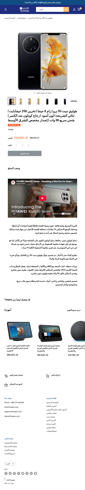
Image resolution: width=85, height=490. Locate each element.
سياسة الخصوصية (10, 443)
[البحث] (66, 9)
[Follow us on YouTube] (22, 473)
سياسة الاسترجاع (10, 446)
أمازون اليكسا (51, 406)
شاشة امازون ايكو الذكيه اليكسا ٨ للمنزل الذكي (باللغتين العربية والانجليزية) (48, 348)
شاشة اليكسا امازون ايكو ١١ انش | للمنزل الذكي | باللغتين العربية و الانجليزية (18, 348)
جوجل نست (50, 417)
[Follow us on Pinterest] (18, 473)
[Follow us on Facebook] (6, 473)
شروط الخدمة (9, 453)
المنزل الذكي (51, 420)
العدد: (10, 145)
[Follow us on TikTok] (27, 473)
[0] (78, 9)
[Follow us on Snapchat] (35, 473)
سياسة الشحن (9, 450)
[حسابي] (74, 9)
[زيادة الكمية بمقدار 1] (28, 145)
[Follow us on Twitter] (10, 473)
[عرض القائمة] (5, 9)
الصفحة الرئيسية (9, 18)
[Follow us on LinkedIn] (31, 473)
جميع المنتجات (21, 18)
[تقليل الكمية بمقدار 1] (16, 145)
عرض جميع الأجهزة (74, 310)
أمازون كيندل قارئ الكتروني (56, 409)
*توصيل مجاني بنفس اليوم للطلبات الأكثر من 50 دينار (42, 2)
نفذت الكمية (24, 153)
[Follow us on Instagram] (14, 473)
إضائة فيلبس (50, 427)
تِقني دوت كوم (9, 483)
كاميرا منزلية (51, 424)
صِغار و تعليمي (51, 413)
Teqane (10, 130)
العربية (8, 464)
